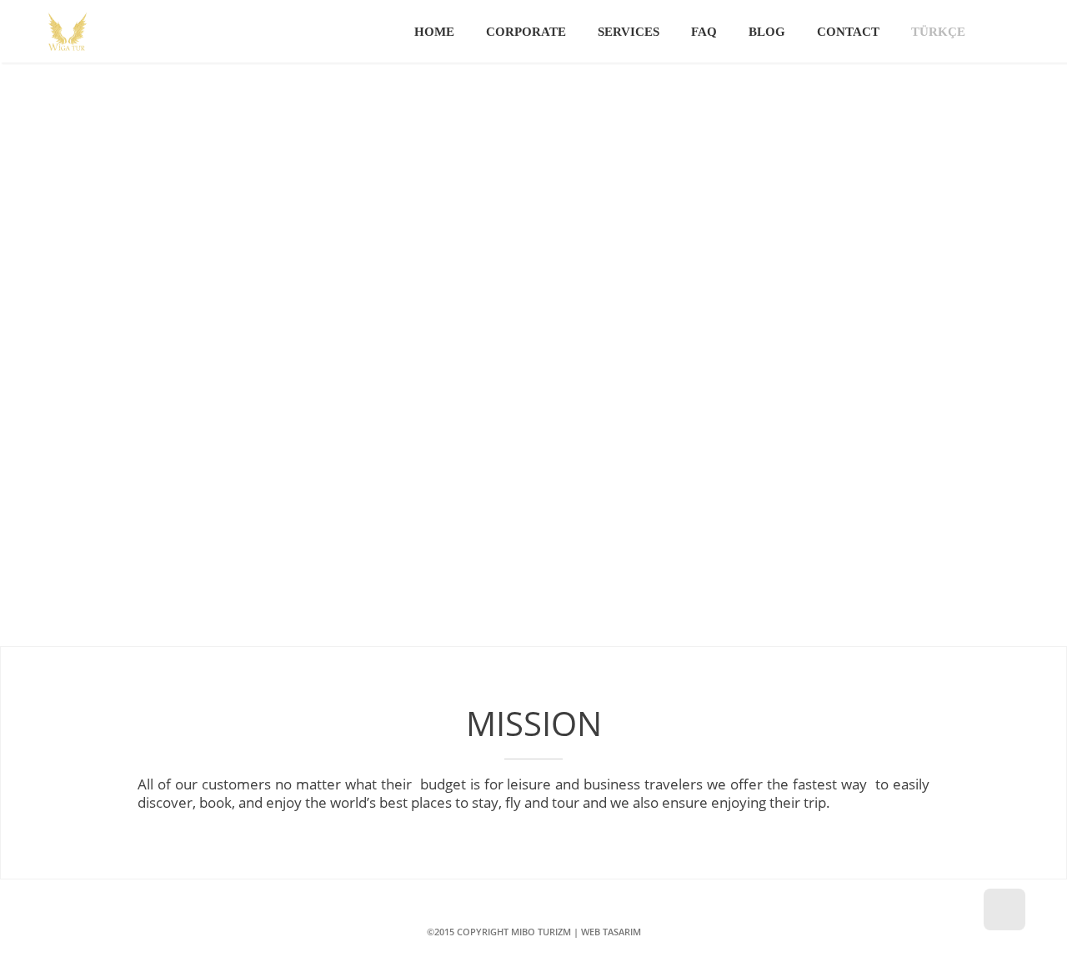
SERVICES (628, 31)
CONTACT (848, 31)
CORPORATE (526, 31)
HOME (434, 31)
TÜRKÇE (938, 31)
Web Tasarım (611, 931)
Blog (767, 31)
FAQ (704, 31)
